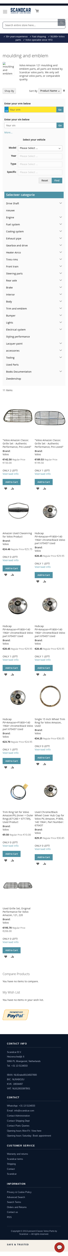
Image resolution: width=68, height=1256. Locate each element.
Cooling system (15, 231)
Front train (12, 266)
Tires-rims (12, 259)
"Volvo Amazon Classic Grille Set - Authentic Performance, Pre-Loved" (17, 443)
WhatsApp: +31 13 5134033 (21, 1105)
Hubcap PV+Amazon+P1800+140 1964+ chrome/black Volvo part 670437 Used (50, 538)
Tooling (10, 357)
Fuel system (13, 224)
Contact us (12, 1212)
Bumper (11, 315)
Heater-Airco (13, 252)
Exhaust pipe (13, 238)
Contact (11, 1169)
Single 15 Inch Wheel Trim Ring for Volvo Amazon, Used (50, 722)
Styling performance (18, 336)
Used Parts (12, 364)
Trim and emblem (16, 308)
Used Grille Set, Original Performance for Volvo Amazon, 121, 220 (17, 912)
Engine (10, 217)
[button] (6, 488)
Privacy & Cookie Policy (19, 1192)
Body (9, 301)
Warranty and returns (17, 1154)
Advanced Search (16, 1197)
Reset (44, 180)
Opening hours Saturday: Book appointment (29, 1135)
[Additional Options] (16, 1014)
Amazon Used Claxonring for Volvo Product (17, 535)
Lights (9, 322)
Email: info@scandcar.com (20, 1110)
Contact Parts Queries (18, 1125)
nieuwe (10, 210)
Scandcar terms (15, 1159)
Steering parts (14, 273)
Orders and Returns (17, 1207)
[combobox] (34, 25)
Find (56, 180)
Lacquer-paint (14, 343)
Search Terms (14, 1202)
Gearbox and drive (17, 245)
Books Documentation (19, 371)
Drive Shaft (12, 203)
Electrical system (16, 329)
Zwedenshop (13, 378)
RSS (9, 1217)
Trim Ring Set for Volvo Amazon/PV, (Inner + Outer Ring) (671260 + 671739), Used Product (18, 817)
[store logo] (21, 10)
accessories (13, 350)
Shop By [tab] (9, 91)
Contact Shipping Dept (18, 1120)
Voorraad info (10, 473)
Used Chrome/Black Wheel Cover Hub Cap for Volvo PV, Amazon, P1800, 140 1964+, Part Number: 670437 (49, 818)
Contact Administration (18, 1115)
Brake (9, 287)
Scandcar (12, 1174)
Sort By (33, 90)
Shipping (11, 1164)
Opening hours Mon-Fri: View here (24, 1130)
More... (8, 132)
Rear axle (11, 280)
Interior (10, 294)
